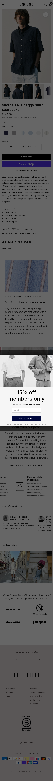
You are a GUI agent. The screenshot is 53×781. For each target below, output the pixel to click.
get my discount (26, 418)
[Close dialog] (51, 357)
